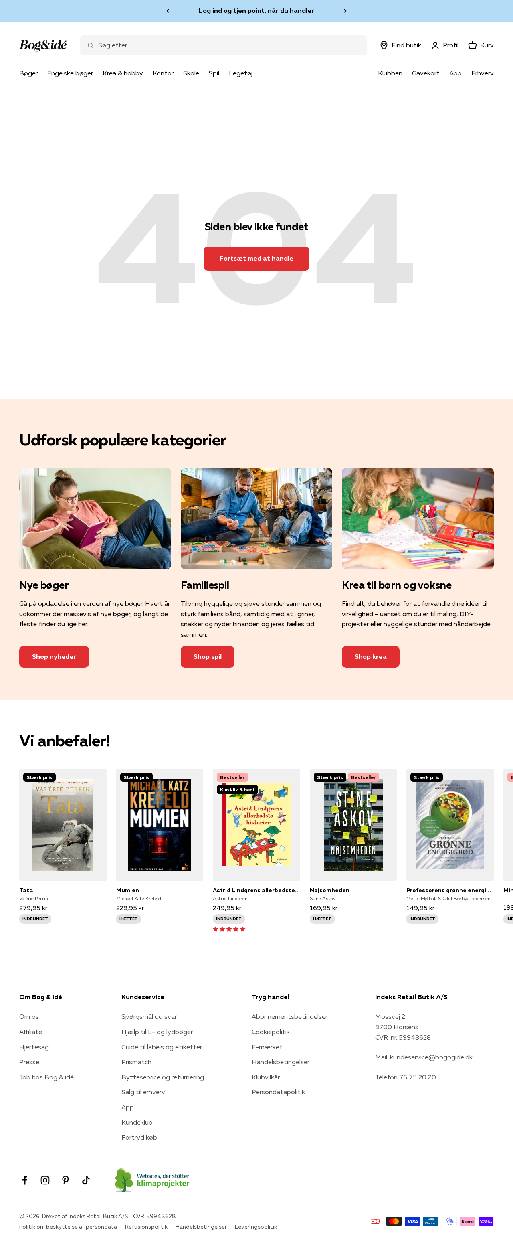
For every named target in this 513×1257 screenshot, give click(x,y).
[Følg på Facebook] (24, 1180)
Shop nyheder (54, 656)
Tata (26, 890)
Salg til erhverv (143, 1092)
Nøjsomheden (329, 890)
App (455, 73)
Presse (29, 1062)
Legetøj (240, 73)
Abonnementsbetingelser (289, 1016)
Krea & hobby (123, 73)
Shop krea (371, 656)
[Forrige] (167, 11)
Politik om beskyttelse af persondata (68, 1226)
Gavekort (426, 73)
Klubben (390, 73)
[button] (229, 929)
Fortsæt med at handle (256, 258)
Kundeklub (137, 1122)
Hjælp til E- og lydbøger (157, 1032)
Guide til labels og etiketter (161, 1047)
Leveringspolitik (256, 1226)
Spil (214, 73)
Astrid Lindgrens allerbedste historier (256, 890)
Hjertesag (34, 1047)
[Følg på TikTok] (86, 1180)
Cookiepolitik (271, 1032)
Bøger (28, 73)
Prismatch (136, 1062)
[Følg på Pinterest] (65, 1180)
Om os (29, 1016)
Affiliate (30, 1032)
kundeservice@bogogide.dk (431, 1057)
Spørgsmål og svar (149, 1016)
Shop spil (208, 656)
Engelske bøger (70, 73)
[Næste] (345, 11)
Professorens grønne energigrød (450, 890)
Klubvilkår (266, 1077)
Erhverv (482, 73)
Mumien (127, 890)
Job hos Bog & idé (46, 1077)
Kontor (163, 73)
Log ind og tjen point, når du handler (256, 10)
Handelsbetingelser (280, 1062)
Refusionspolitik (146, 1226)
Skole (191, 73)
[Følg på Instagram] (45, 1180)
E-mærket (267, 1047)
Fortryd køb (139, 1137)
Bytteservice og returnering (162, 1077)
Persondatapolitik (278, 1092)
